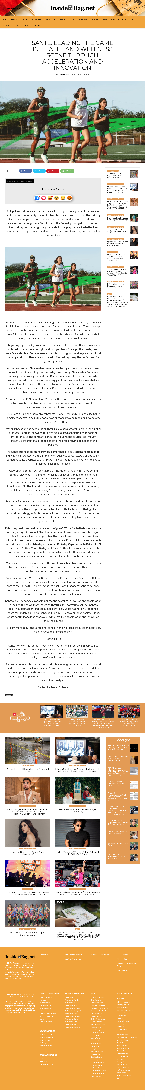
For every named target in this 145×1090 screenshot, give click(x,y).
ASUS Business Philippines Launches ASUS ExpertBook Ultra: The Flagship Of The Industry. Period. (118, 772)
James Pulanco (64, 74)
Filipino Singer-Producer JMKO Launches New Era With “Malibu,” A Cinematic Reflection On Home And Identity (117, 205)
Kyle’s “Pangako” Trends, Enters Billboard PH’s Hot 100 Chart (117, 244)
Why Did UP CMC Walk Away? (118, 844)
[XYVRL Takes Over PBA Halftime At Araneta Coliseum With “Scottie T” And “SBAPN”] (134, 270)
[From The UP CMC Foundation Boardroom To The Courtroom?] (134, 823)
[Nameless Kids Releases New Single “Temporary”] (134, 218)
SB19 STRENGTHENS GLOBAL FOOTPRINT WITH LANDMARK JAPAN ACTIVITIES (116, 257)
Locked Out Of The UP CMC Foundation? (118, 833)
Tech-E (110, 294)
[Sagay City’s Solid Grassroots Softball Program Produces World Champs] (77, 711)
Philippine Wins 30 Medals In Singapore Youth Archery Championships (129, 722)
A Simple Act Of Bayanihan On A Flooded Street (114, 176)
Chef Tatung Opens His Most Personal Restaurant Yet (118, 758)
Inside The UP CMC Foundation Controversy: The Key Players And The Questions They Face (117, 810)
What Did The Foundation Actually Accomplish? (116, 856)
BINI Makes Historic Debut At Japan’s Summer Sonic (115, 286)
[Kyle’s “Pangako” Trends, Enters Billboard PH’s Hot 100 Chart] (134, 242)
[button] (137, 8)
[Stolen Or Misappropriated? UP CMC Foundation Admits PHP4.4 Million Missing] (134, 796)
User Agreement (123, 955)
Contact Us (44, 955)
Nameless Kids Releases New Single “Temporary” (117, 219)
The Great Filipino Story (115, 184)
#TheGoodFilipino (113, 171)
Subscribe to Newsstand (100, 955)
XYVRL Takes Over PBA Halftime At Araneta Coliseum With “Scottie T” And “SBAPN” (117, 272)
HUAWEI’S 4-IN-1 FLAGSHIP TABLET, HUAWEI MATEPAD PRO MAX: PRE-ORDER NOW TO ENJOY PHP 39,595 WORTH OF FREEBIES (118, 301)
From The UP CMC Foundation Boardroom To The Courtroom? (118, 822)
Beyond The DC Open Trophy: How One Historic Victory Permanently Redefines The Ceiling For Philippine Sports (103, 723)
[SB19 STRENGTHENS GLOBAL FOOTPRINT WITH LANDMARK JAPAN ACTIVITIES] (134, 255)
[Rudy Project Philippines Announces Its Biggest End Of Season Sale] (134, 748)
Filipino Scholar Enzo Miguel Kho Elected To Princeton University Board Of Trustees (117, 189)
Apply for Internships (73, 959)
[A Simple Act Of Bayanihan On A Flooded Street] (134, 174)
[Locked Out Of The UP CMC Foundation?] (134, 835)
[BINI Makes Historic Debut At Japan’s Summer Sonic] (134, 285)
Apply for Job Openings (73, 955)
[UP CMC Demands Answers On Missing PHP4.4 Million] (134, 785)
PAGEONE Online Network (116, 198)
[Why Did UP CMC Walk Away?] (134, 846)
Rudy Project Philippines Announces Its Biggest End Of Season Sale (118, 747)
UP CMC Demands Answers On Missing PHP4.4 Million (116, 783)
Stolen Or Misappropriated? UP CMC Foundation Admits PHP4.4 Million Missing (117, 797)
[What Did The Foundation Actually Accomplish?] (134, 857)
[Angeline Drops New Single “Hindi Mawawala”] (134, 230)
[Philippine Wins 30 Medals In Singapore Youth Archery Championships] (129, 711)
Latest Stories (9, 695)
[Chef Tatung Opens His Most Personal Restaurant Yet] (134, 760)
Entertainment (112, 252)
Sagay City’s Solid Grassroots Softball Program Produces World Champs (77, 722)
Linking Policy (122, 970)
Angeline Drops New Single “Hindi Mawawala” (117, 231)
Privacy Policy (122, 959)
